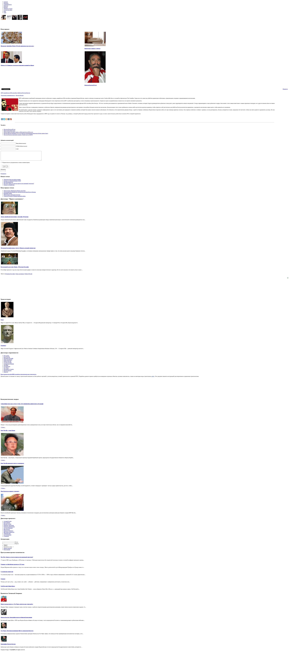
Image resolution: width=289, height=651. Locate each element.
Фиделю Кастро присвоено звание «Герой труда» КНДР (18, 134)
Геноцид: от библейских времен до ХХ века (12, 564)
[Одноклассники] (6, 119)
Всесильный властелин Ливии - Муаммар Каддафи (15, 267)
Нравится (285, 89)
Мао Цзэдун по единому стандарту (10, 491)
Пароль (17, 543)
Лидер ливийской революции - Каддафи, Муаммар (14, 216)
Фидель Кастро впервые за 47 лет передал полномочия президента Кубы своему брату (26, 133)
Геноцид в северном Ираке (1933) (12, 180)
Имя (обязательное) (21, 143)
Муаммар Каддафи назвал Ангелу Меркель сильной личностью (18, 248)
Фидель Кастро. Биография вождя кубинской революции (16, 617)
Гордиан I (3, 345)
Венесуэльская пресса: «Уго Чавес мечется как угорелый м (17, 604)
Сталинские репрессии (7, 571)
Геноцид (3, 579)
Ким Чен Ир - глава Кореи (8, 430)
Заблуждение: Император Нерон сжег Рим (14, 190)
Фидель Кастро (19, 95)
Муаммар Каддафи (10, 273)
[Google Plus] (11, 119)
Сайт (17, 149)
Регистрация (7, 549)
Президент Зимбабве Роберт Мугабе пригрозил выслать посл (17, 46)
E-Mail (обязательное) (21, 146)
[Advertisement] (35, 23)
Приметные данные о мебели (92, 48)
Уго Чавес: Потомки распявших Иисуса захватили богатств (17, 630)
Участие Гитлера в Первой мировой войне (15, 196)
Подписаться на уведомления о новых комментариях (16, 162)
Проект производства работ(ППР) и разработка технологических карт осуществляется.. (19, 374)
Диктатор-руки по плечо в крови (12, 179)
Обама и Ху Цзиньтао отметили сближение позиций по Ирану (17, 65)
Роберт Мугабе (28, 273)
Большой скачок (8, 193)
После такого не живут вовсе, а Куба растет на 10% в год (18, 132)
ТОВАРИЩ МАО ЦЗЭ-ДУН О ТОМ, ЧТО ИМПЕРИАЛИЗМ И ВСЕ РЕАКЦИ (22, 404)
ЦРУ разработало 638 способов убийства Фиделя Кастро (15, 92)
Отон (2, 319)
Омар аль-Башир (19, 273)
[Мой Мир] (8, 119)
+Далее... (3, 427)
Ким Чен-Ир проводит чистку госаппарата (12, 463)
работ (152, 376)
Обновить (3, 169)
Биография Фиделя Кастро (8, 644)
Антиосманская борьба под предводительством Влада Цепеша (20, 192)
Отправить (3, 173)
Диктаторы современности (8, 95)
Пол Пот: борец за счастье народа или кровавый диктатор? (19, 183)
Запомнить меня (8, 547)
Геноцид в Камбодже (9, 184)
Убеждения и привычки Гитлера (12, 194)
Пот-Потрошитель (8, 182)
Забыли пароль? (8, 548)
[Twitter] (4, 119)
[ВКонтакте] (2, 119)
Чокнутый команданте (9, 130)
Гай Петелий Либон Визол (8, 586)
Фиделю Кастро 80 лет (90, 85)
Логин (16, 542)
